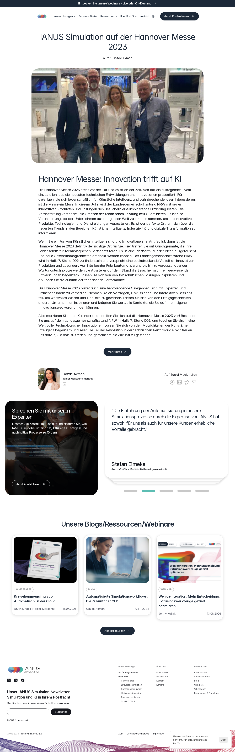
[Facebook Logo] (23, 680)
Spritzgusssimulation (131, 689)
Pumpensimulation (130, 697)
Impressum (158, 733)
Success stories (202, 676)
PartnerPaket (127, 680)
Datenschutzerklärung (138, 733)
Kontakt (144, 16)
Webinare (199, 685)
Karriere (160, 685)
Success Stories (88, 16)
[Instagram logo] (16, 680)
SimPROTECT (128, 701)
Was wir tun (162, 676)
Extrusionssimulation (131, 685)
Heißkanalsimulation (131, 693)
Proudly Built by (31, 733)
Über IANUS (162, 672)
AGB (120, 733)
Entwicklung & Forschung (206, 693)
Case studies (200, 672)
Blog (196, 680)
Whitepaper (200, 689)
